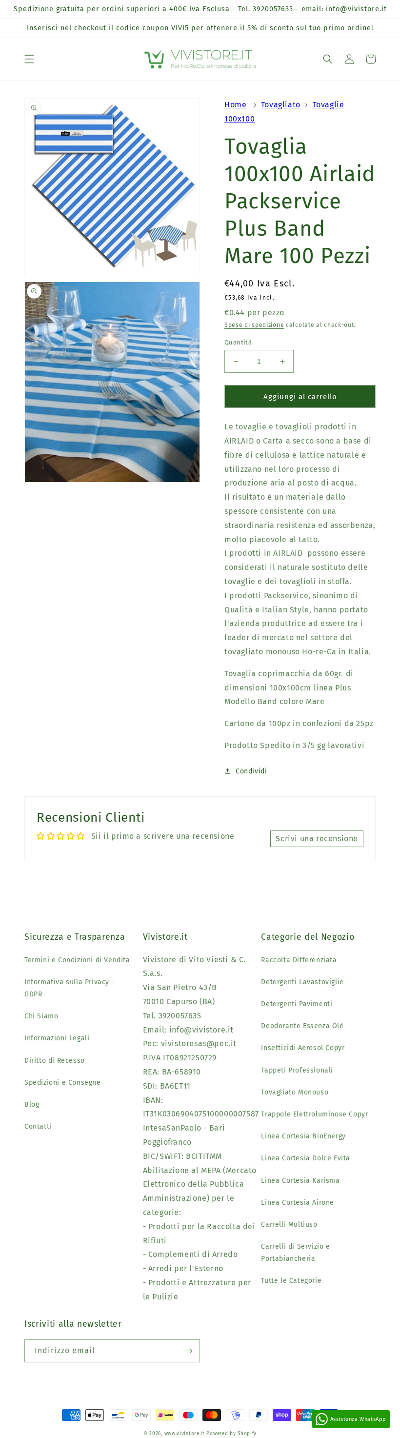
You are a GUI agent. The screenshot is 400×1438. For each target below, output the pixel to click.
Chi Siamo (41, 1016)
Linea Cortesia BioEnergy (303, 1136)
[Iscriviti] (189, 1350)
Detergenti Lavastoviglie (302, 982)
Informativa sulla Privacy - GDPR (69, 988)
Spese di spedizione (254, 325)
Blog (31, 1104)
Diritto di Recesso (54, 1060)
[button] (29, 59)
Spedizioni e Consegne (62, 1082)
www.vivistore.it (184, 1434)
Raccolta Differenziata (299, 960)
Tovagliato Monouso (294, 1092)
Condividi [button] (251, 771)
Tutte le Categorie (291, 1280)
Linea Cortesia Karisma (300, 1180)
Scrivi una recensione (317, 838)
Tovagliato (280, 104)
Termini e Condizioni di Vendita (77, 960)
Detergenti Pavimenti (296, 1004)
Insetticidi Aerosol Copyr (302, 1048)
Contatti (38, 1126)
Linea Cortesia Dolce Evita (305, 1158)
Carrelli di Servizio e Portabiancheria (295, 1252)
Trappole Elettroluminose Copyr (314, 1114)
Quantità (238, 342)
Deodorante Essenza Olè (302, 1026)
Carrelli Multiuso (289, 1224)
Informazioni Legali (56, 1038)
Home (235, 104)
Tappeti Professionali (297, 1070)
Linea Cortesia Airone (297, 1202)
